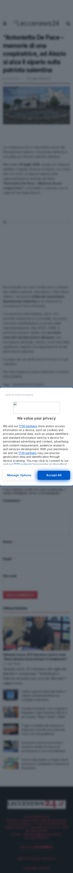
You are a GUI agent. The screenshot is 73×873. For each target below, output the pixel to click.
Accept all (54, 475)
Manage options (19, 475)
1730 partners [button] (28, 426)
